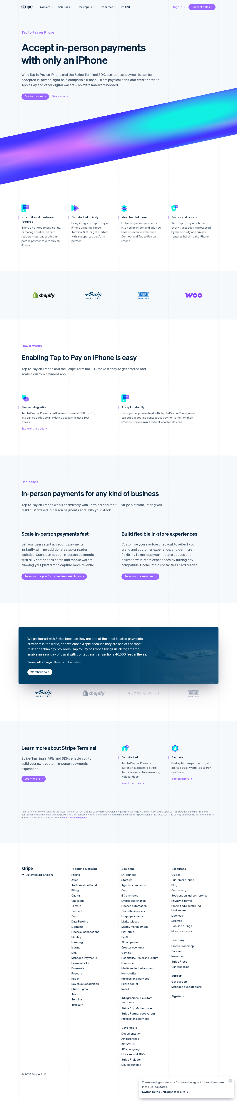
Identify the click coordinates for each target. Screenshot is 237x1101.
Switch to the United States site (163, 1092)
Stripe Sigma (79, 989)
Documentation (131, 1033)
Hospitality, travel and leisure (139, 958)
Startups (127, 880)
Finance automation (134, 906)
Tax (73, 994)
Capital (75, 895)
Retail (125, 989)
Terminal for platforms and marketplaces (52, 576)
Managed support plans (186, 987)
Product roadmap (182, 946)
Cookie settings (181, 926)
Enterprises (128, 874)
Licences (177, 915)
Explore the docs (32, 428)
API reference (130, 1039)
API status (128, 1044)
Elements (77, 926)
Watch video (38, 672)
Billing (75, 890)
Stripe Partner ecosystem (138, 1013)
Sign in (177, 7)
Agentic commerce (133, 885)
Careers (176, 951)
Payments (78, 968)
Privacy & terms (181, 900)
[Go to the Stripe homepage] (26, 868)
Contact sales (200, 7)
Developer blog (131, 1064)
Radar (75, 978)
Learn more (32, 778)
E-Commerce (129, 895)
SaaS (124, 937)
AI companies (130, 942)
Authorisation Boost (84, 885)
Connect (76, 911)
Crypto (75, 916)
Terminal (77, 999)
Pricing (125, 6)
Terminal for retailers (139, 576)
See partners (180, 778)
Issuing (75, 947)
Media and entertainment (137, 968)
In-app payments (132, 916)
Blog (174, 885)
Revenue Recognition (85, 984)
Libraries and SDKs (133, 1054)
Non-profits (128, 973)
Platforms (127, 932)
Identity (76, 937)
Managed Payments (84, 958)
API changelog (130, 1049)
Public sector (129, 984)
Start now (59, 96)
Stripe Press (179, 961)
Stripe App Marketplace (136, 1008)
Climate (76, 906)
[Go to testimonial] (111, 681)
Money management (134, 926)
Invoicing (77, 942)
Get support (179, 981)
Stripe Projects (131, 1059)
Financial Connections (85, 932)
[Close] (230, 1081)
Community (178, 890)
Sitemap (176, 921)
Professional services (135, 978)
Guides (176, 874)
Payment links (80, 963)
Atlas (74, 880)
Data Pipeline (79, 921)
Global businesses (133, 911)
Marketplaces (130, 921)
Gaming (126, 952)
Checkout (77, 900)
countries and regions (74, 817)
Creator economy (132, 947)
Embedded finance (133, 900)
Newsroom (178, 956)
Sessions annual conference (189, 895)
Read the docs (131, 783)
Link (74, 952)
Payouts (76, 973)
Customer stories (182, 880)
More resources (181, 931)
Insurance (127, 963)
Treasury (77, 1004)
